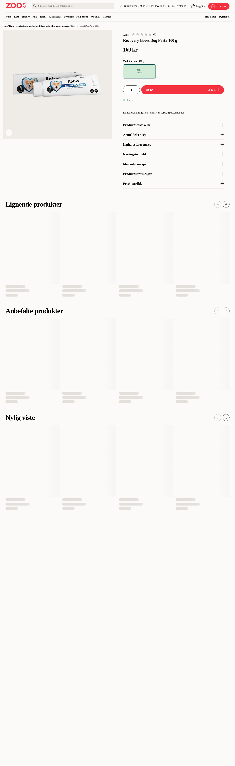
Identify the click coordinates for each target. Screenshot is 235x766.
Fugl (35, 16)
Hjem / (6, 26)
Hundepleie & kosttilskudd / (28, 26)
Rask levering (156, 6)
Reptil (43, 16)
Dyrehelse (69, 16)
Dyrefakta (224, 16)
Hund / (12, 26)
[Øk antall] (137, 90)
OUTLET (96, 16)
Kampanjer (82, 16)
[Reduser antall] (125, 90)
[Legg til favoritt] (9, 132)
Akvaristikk (55, 16)
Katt (16, 16)
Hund (8, 16)
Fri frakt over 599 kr (134, 6)
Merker (107, 16)
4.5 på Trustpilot (177, 6)
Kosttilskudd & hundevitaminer (55, 26)
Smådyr (26, 16)
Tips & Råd (211, 16)
